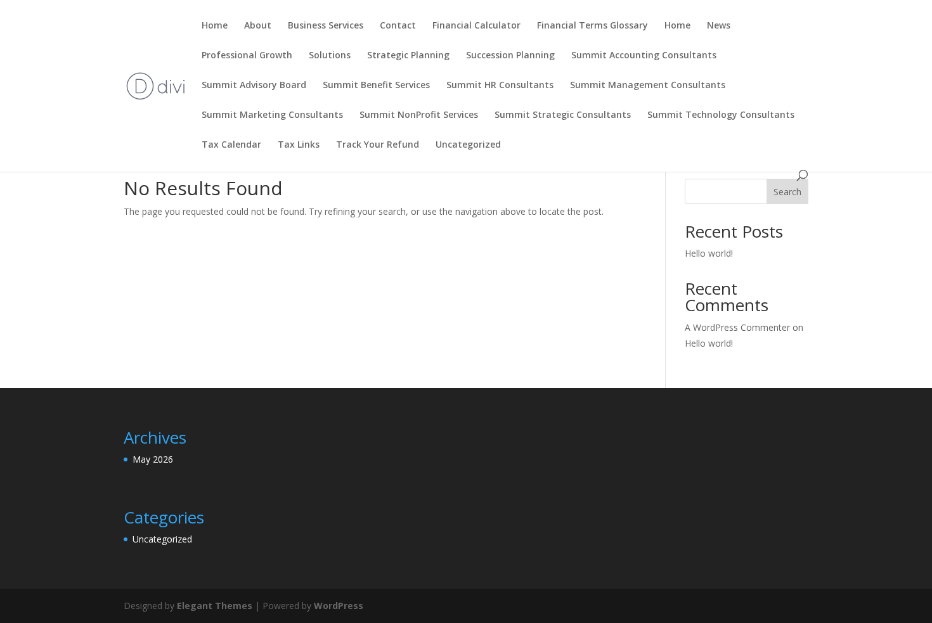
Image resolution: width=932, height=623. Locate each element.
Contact (398, 26)
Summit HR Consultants (499, 85)
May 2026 (153, 459)
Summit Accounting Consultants (643, 56)
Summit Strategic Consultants (563, 115)
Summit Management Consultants (647, 85)
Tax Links (299, 145)
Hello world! (709, 253)
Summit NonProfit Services (418, 115)
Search (787, 192)
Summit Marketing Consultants (272, 115)
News (718, 26)
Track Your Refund (377, 145)
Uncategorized (468, 145)
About (257, 26)
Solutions (330, 56)
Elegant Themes (214, 606)
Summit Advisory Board (254, 85)
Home (215, 26)
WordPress (338, 606)
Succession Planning (510, 56)
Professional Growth (247, 56)
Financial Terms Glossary (592, 26)
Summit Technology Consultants (720, 115)
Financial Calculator (476, 26)
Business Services (325, 26)
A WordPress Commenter (737, 327)
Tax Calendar (231, 145)
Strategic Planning (408, 56)
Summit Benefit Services (376, 85)
